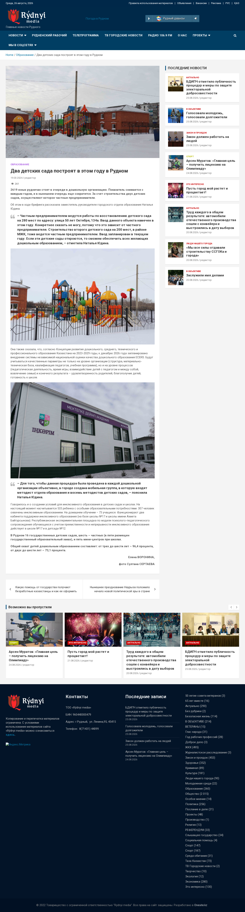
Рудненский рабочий (49, 35)
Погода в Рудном (97, 18)
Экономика (192, 881)
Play (149, 18)
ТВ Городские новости (123, 35)
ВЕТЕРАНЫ (192, 726)
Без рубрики (193, 711)
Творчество (193, 871)
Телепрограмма (86, 35)
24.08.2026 (192, 173)
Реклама (216, 3)
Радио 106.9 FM (160, 35)
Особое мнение (195, 799)
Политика (191, 804)
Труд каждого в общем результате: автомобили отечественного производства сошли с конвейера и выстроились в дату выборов (211, 220)
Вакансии (201, 3)
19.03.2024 (16, 177)
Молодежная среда (198, 783)
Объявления (184, 3)
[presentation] (231, 607)
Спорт (190, 156)
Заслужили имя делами (205, 275)
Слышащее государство (201, 835)
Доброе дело (194, 742)
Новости (16, 35)
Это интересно (195, 184)
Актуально (192, 77)
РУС (227, 3)
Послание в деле (196, 809)
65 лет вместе (194, 701)
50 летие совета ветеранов (203, 695)
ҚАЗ (236, 3)
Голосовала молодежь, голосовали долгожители (206, 115)
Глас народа (193, 732)
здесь (10, 734)
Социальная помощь (199, 840)
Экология (191, 876)
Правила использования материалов (151, 3)
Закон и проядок (196, 133)
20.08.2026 (192, 232)
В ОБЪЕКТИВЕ (193, 109)
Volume (195, 18)
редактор (30, 177)
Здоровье (191, 763)
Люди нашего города (199, 243)
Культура (191, 773)
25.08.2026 (192, 97)
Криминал (191, 768)
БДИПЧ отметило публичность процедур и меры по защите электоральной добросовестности (149, 711)
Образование (20, 164)
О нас (182, 35)
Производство (195, 819)
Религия (190, 824)
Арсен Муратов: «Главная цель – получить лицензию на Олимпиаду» (210, 164)
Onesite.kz (200, 905)
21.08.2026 (192, 196)
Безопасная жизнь (197, 716)
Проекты (200, 35)
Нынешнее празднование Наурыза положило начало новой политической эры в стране (120, 589)
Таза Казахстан (195, 861)
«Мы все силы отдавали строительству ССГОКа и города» (206, 251)
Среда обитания (196, 855)
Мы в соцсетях (21, 45)
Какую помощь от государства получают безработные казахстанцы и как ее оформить (46, 589)
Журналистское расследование (206, 752)
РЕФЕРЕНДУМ (194, 830)
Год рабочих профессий (201, 737)
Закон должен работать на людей (148, 741)
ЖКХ (188, 747)
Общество (192, 794)
